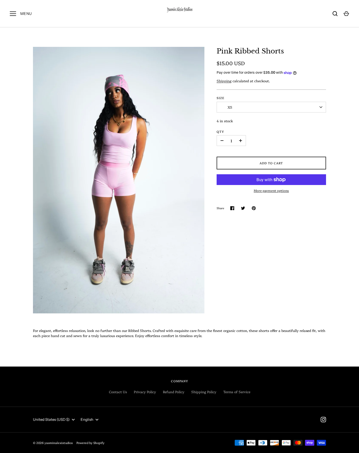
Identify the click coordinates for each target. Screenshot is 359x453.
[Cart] (346, 13)
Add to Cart (271, 163)
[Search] (335, 13)
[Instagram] (323, 419)
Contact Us (118, 391)
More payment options (271, 190)
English (87, 419)
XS (230, 107)
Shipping (224, 80)
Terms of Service (236, 391)
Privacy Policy (145, 391)
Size (220, 98)
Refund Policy (173, 391)
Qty (220, 131)
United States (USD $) (51, 419)
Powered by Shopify (90, 443)
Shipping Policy (203, 391)
